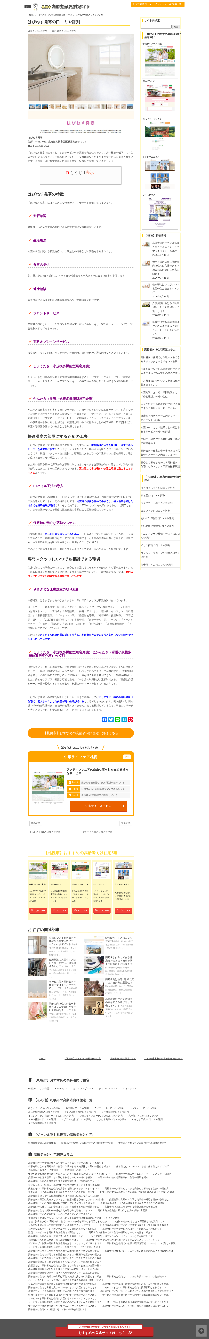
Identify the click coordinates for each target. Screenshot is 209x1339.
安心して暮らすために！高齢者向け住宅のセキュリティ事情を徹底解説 (160, 464)
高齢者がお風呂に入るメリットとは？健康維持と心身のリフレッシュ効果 (66, 1199)
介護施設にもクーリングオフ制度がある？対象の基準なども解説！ (62, 1228)
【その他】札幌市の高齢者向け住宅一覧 (163, 1058)
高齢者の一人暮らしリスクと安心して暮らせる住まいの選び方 (137, 1188)
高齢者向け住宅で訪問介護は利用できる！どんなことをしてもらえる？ (123, 1239)
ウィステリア (149, 195)
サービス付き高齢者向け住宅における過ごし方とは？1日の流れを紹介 (64, 1247)
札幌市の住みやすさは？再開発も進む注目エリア (139, 1221)
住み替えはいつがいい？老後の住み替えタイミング (160, 382)
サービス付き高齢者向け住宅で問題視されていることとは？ (138, 1302)
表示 (90, 172)
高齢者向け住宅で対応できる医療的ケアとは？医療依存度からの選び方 (64, 1254)
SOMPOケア (149, 81)
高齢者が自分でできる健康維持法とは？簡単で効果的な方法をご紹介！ (118, 960)
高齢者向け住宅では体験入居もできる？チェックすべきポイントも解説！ (160, 359)
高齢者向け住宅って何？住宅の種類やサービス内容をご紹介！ (121, 1232)
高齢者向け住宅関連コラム (123, 1058)
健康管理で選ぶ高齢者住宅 (42, 1142)
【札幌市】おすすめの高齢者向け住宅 (83, 1058)
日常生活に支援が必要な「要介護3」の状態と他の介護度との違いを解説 (137, 1192)
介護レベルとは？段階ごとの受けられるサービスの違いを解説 (160, 429)
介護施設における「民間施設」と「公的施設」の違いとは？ (159, 394)
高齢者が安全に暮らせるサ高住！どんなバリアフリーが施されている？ (64, 1261)
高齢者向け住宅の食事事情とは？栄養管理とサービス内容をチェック (62, 1006)
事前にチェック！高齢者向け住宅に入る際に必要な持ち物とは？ (61, 1291)
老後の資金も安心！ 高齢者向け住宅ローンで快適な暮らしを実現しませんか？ (68, 1221)
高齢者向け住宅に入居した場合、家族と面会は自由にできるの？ (135, 1305)
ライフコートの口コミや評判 (157, 503)
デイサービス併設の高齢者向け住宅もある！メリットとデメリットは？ (64, 1243)
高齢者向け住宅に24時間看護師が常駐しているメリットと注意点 (61, 1203)
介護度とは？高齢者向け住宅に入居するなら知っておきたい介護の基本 (67, 1265)
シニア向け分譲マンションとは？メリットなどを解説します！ (123, 1236)
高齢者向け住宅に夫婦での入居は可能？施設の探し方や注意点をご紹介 (64, 1276)
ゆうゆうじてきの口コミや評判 (158, 487)
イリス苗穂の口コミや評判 (155, 545)
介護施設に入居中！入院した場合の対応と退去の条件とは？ (62, 963)
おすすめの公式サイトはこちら (104, 1331)
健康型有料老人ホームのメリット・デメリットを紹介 (160, 417)
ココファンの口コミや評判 (155, 510)
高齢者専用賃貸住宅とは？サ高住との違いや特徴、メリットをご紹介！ (64, 1269)
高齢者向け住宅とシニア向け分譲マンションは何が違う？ (136, 1276)
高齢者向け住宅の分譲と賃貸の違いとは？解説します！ (56, 1236)
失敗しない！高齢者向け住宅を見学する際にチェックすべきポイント (62, 941)
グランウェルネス (151, 157)
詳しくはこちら (38, 910)
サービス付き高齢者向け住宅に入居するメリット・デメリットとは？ (63, 1298)
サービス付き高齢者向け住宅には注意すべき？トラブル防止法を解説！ (132, 1225)
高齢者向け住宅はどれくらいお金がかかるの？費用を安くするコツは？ (136, 1291)
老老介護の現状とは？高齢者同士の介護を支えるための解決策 (132, 1203)
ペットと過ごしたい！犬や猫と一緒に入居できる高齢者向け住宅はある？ (66, 1280)
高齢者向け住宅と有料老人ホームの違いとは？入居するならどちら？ (63, 1287)
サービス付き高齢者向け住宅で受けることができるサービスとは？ (62, 985)
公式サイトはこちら (98, 805)
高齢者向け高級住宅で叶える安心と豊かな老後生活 (131, 1206)
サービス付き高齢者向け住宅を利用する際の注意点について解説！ (136, 1294)
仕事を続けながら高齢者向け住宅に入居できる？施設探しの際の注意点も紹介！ (160, 371)
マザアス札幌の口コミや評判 (76, 1119)
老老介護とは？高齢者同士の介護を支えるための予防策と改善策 (61, 1192)
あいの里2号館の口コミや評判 (157, 518)
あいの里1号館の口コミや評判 (157, 526)
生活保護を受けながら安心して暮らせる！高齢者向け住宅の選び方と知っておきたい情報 (74, 1217)
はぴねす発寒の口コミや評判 (111, 1119)
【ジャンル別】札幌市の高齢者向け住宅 (63, 1134)
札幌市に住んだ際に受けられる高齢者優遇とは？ (54, 1239)
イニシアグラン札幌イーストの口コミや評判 (160, 535)
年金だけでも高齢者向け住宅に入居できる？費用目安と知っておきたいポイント (160, 406)
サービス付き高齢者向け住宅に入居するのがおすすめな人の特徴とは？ (64, 1302)
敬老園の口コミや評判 (153, 495)
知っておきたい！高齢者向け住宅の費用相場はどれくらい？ (135, 1287)
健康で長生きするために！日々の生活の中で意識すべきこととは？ (62, 1294)
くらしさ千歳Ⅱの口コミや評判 (147, 1119)
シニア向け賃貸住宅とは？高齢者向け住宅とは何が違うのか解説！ (62, 1283)
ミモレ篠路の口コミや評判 (42, 1119)
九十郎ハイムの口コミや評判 (157, 564)
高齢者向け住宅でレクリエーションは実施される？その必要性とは (139, 1250)
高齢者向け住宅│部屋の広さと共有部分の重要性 (122, 1210)
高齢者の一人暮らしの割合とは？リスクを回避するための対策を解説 (63, 1206)
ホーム (42, 1058)
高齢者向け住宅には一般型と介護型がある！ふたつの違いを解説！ (136, 1283)
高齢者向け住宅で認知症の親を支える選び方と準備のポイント (118, 1002)
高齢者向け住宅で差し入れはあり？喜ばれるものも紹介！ (132, 1228)
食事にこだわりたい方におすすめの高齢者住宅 (142, 1142)
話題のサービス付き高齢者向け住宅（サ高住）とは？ (55, 1232)
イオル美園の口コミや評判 (42, 1123)
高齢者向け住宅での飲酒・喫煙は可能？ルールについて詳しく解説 (141, 1243)
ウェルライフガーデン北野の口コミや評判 (160, 555)
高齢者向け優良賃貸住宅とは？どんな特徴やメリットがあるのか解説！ (64, 1273)
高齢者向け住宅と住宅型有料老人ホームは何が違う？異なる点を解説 (63, 1250)
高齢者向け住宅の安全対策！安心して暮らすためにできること (60, 1214)
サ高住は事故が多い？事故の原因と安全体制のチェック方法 (59, 1225)
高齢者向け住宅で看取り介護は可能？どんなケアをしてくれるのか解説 (64, 1258)
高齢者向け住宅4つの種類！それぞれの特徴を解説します (57, 1309)
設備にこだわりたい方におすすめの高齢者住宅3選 (87, 1142)
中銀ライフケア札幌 (152, 44)
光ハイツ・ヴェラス (152, 119)
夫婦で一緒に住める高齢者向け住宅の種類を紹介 (160, 441)
